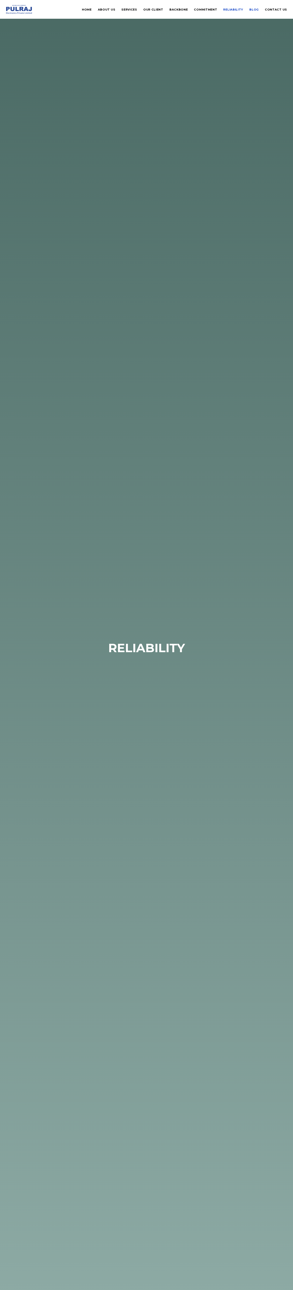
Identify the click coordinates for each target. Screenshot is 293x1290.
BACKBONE (178, 9)
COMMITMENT (205, 9)
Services (129, 9)
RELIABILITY (233, 9)
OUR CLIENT (153, 9)
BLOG (254, 9)
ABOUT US (106, 9)
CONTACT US (276, 9)
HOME (87, 9)
